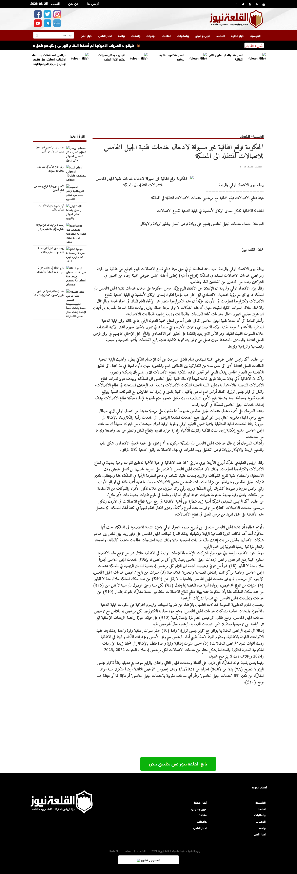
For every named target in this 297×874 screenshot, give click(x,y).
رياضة (121, 35)
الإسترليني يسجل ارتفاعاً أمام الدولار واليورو (51, 208)
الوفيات (151, 35)
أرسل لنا (93, 3)
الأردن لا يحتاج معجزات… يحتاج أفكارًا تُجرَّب (110, 57)
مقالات (166, 35)
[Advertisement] (148, 99)
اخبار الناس (105, 35)
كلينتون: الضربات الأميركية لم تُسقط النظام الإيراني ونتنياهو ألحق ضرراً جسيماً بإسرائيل (88, 45)
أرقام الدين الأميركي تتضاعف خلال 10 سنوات (50, 169)
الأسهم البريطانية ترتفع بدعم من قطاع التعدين (49, 188)
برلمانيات (183, 35)
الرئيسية (255, 35)
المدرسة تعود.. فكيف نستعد (171, 57)
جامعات (135, 35)
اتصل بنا (114, 850)
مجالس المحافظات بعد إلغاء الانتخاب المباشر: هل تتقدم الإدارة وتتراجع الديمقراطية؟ (49, 59)
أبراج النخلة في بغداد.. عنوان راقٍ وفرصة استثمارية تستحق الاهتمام (50, 272)
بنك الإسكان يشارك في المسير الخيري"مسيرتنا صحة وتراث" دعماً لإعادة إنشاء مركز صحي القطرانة (49, 295)
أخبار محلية (237, 35)
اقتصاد (220, 35)
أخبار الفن (86, 35)
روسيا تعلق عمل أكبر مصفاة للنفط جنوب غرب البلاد (51, 251)
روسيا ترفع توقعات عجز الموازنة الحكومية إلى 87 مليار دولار (50, 227)
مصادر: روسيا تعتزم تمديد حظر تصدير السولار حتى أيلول (50, 150)
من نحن (73, 3)
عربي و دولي (202, 35)
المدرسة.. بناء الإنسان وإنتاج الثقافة (226, 57)
